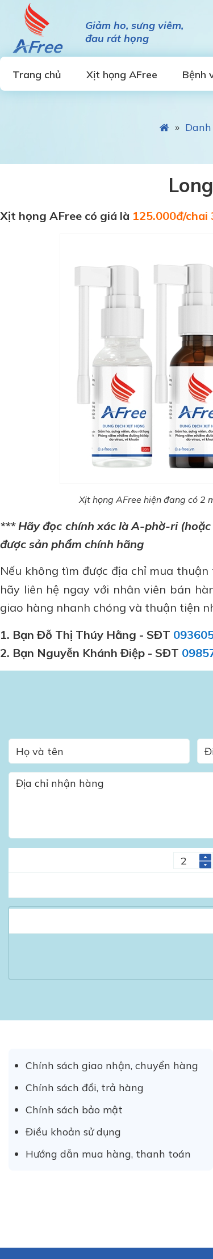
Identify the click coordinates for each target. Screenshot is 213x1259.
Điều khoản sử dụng (73, 1131)
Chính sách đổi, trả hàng (85, 1087)
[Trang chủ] (164, 127)
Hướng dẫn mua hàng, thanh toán (108, 1153)
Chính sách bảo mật (74, 1109)
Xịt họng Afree (37, 28)
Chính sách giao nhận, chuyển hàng (112, 1065)
